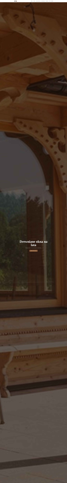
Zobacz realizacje (33, 250)
